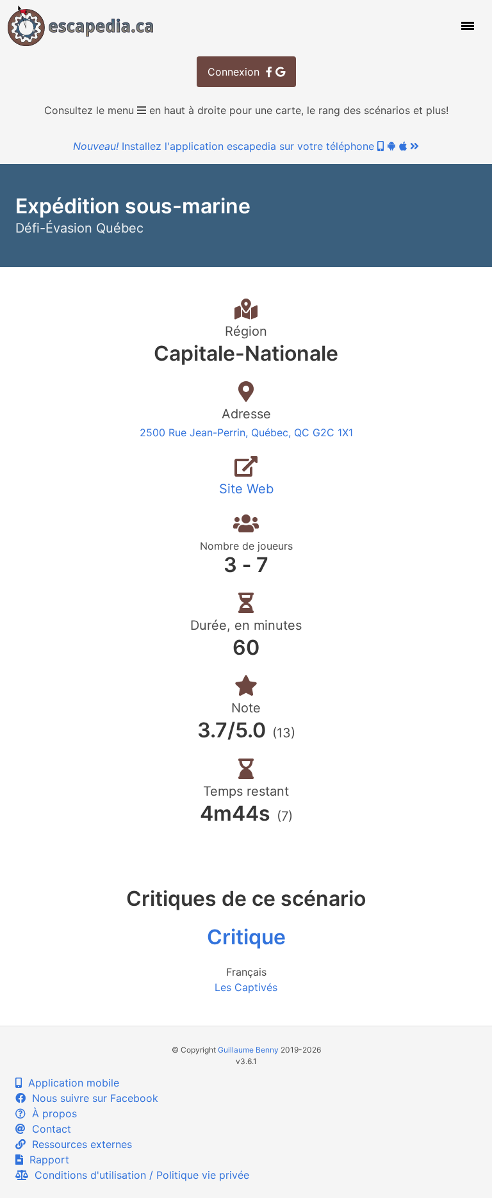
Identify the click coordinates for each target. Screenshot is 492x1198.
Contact (48, 1128)
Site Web (246, 488)
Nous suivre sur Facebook (92, 1098)
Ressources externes (79, 1144)
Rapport (46, 1159)
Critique (246, 936)
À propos (51, 1113)
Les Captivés (246, 987)
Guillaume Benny (248, 1049)
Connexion (237, 71)
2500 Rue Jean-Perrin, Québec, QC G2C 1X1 (246, 432)
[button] (466, 25)
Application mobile (70, 1082)
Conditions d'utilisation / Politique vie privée (138, 1175)
